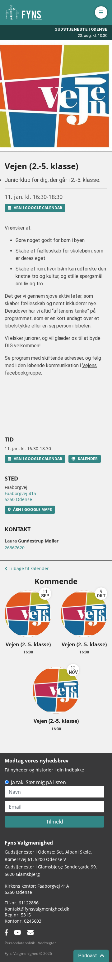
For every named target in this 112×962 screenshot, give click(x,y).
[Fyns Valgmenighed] (23, 12)
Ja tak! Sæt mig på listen (38, 782)
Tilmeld (54, 821)
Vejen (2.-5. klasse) (28, 644)
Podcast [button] (88, 956)
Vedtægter (47, 943)
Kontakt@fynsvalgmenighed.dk (37, 909)
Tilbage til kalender (28, 568)
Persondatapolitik (20, 943)
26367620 (15, 548)
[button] (101, 12)
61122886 (29, 903)
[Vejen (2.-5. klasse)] (28, 614)
